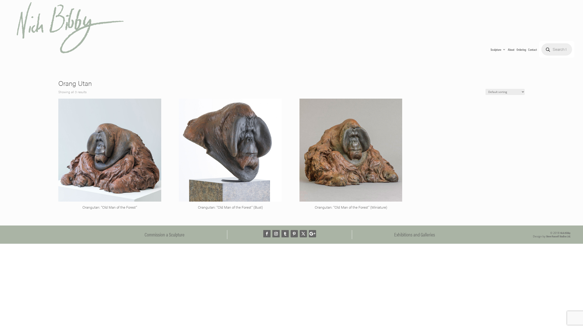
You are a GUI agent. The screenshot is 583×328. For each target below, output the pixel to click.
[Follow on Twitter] (303, 233)
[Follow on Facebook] (267, 233)
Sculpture (496, 49)
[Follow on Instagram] (276, 233)
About (511, 49)
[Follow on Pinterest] (294, 233)
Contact (532, 49)
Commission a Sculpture (164, 234)
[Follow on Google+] (312, 233)
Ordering (521, 49)
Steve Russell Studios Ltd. (558, 236)
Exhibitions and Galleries (414, 234)
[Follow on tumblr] (285, 233)
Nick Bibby (565, 233)
